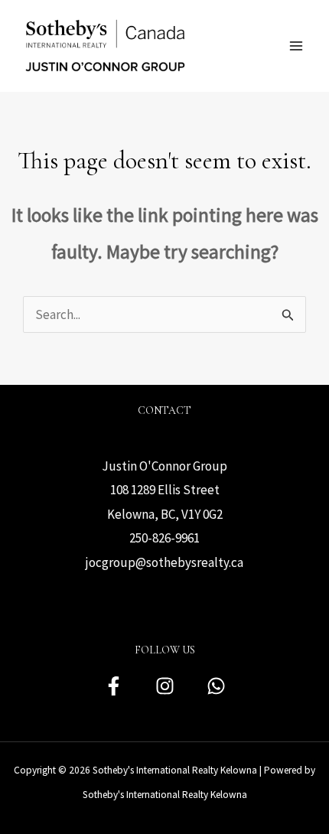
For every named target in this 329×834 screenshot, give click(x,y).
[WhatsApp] (216, 686)
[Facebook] (114, 686)
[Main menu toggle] (296, 46)
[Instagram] (165, 686)
